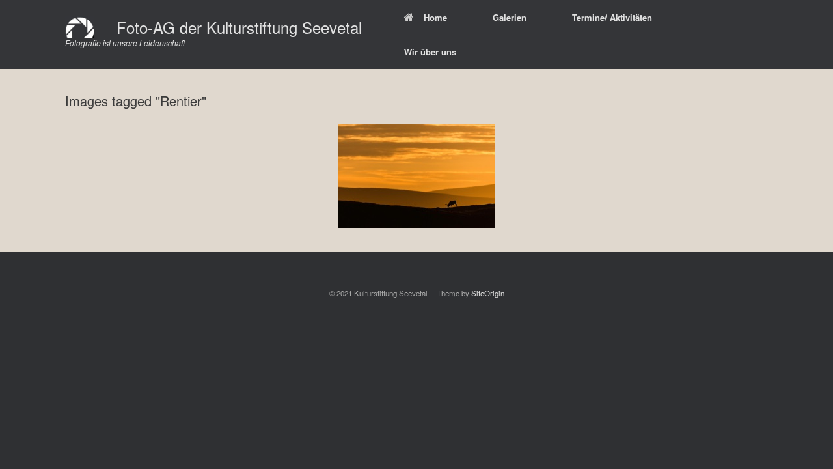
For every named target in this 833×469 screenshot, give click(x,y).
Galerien (509, 17)
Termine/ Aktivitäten (612, 17)
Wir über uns (430, 52)
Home (435, 17)
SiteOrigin (487, 293)
